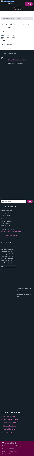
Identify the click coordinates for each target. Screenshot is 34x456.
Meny (30, 4)
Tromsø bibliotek (8, 432)
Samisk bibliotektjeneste (10, 419)
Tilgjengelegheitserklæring (9, 235)
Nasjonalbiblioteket (9, 429)
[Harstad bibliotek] (8, 1)
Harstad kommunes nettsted (17, 60)
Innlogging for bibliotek (8, 454)
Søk (31, 201)
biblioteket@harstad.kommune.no (11, 231)
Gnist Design (15, 451)
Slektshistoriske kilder (9, 423)
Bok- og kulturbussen (9, 416)
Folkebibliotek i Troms (9, 426)
